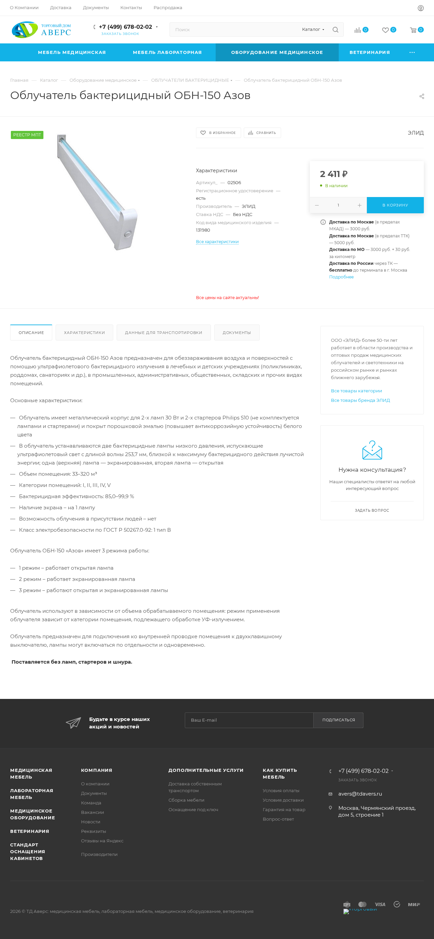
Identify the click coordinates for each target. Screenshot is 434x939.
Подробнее (341, 276)
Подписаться (338, 720)
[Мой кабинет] (421, 9)
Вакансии (92, 812)
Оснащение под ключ (193, 809)
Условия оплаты (281, 790)
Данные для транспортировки (163, 332)
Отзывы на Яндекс (102, 840)
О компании (95, 783)
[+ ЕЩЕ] (412, 52)
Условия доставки (283, 800)
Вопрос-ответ (278, 819)
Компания (97, 770)
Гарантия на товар (284, 809)
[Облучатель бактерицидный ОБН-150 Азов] (97, 193)
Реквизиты (93, 831)
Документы (237, 332)
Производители (99, 854)
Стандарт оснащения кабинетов (27, 851)
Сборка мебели (186, 800)
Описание (31, 332)
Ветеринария (30, 831)
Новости (90, 821)
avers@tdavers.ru (360, 793)
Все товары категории (356, 390)
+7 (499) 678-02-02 (125, 27)
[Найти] (335, 29)
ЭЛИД (416, 133)
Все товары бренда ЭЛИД (360, 400)
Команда (91, 802)
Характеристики (84, 332)
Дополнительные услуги (206, 770)
